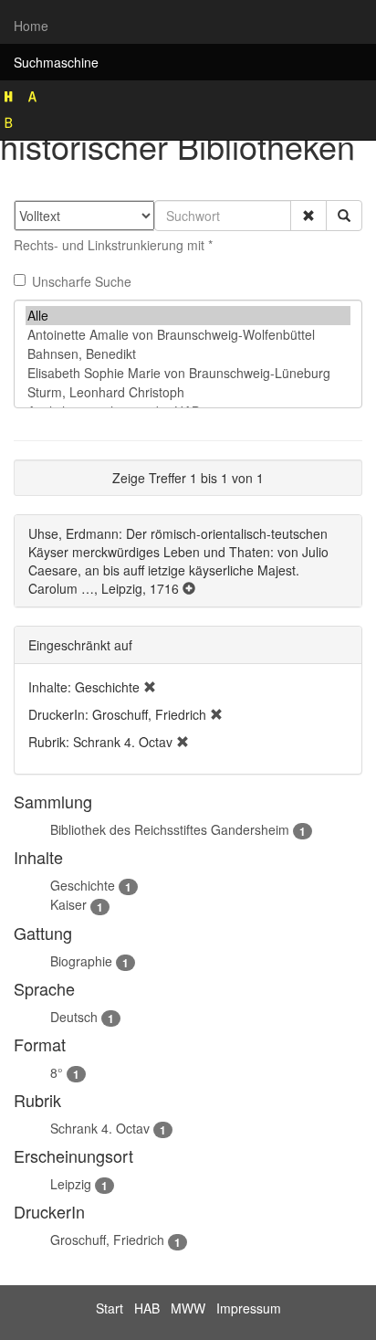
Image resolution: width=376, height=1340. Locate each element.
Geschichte (82, 885)
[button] (308, 215)
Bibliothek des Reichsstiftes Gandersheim (169, 829)
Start (109, 1308)
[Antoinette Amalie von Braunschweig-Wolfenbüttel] (188, 334)
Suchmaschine (56, 62)
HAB (147, 1308)
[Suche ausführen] (344, 215)
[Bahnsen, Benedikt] (188, 354)
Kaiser (68, 904)
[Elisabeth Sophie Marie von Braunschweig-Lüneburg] (188, 373)
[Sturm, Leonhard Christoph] (188, 392)
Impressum (248, 1308)
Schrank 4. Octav (100, 1128)
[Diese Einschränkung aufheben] (149, 687)
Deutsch (74, 1017)
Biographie (81, 961)
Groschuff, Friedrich (107, 1239)
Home (31, 25)
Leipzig (70, 1184)
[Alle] (188, 315)
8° (56, 1072)
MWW (188, 1308)
